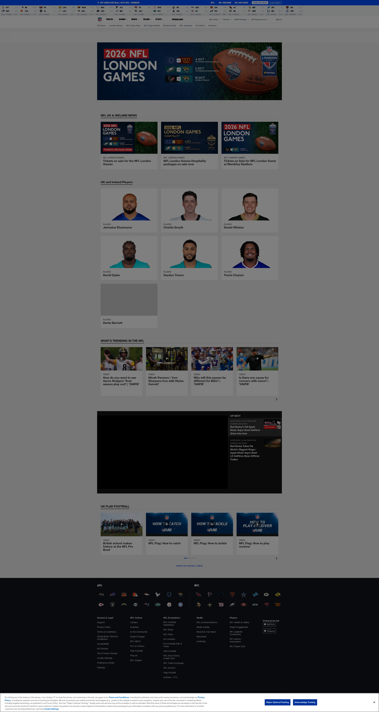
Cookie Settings (51, 709)
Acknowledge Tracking (305, 702)
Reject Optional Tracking (277, 702)
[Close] (374, 702)
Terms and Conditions (119, 697)
